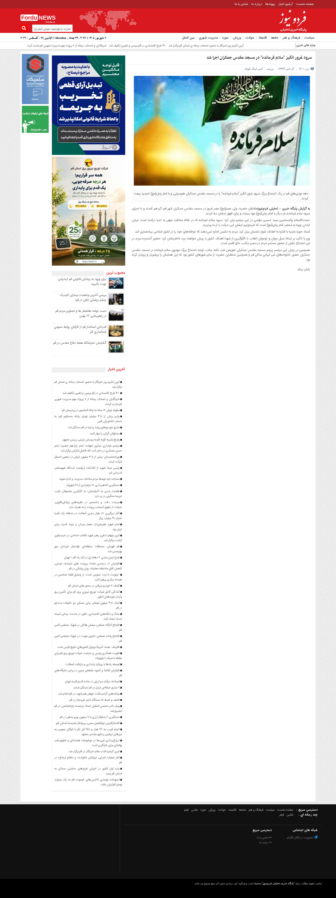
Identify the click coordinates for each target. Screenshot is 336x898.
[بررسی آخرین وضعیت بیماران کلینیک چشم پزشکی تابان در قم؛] (116, 304)
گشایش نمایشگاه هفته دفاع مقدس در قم (79, 343)
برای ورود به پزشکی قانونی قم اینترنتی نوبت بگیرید (82, 281)
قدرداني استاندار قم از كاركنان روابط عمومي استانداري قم (80, 329)
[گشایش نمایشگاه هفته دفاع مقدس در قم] (116, 352)
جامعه (274, 38)
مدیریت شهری (208, 38)
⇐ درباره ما (265, 842)
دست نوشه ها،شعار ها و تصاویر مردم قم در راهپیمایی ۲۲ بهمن (80, 313)
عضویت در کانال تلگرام (300, 837)
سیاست (309, 38)
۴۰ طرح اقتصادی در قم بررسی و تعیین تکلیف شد (114, 45)
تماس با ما (241, 4)
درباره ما (256, 4)
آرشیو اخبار (285, 4)
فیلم (186, 809)
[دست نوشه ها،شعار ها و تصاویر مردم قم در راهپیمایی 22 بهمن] (116, 320)
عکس (194, 809)
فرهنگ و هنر (291, 38)
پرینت (270, 68)
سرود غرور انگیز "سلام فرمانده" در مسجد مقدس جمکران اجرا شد (259, 57)
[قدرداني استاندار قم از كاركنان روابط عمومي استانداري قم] (116, 336)
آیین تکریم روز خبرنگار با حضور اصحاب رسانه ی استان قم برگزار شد (182, 45)
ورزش (237, 38)
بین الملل (188, 38)
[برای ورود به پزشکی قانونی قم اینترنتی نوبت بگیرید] (116, 288)
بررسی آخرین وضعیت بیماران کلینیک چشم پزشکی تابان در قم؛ (83, 297)
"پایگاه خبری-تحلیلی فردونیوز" (278, 883)
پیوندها (270, 4)
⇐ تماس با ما (264, 837)
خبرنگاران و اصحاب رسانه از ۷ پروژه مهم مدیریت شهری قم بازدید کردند (42, 45)
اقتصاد (263, 38)
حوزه (225, 38)
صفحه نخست (305, 4)
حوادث (249, 38)
